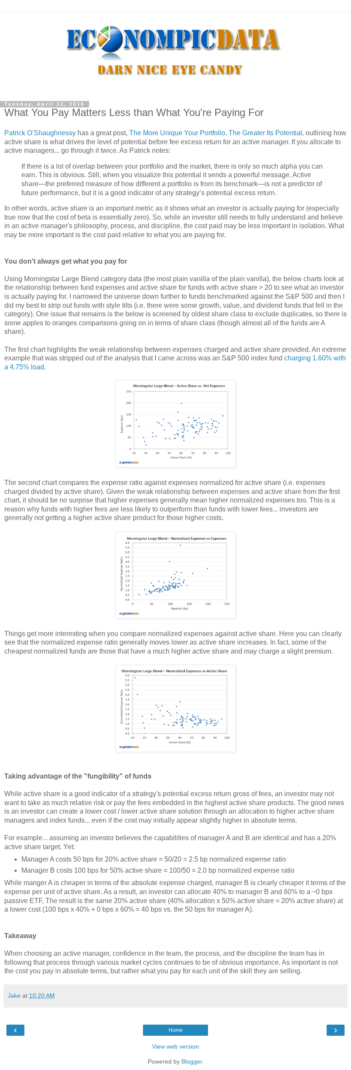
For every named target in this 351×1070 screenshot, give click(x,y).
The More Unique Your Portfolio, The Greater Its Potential (215, 133)
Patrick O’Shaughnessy (40, 133)
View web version (175, 1046)
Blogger (191, 1061)
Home (176, 1030)
